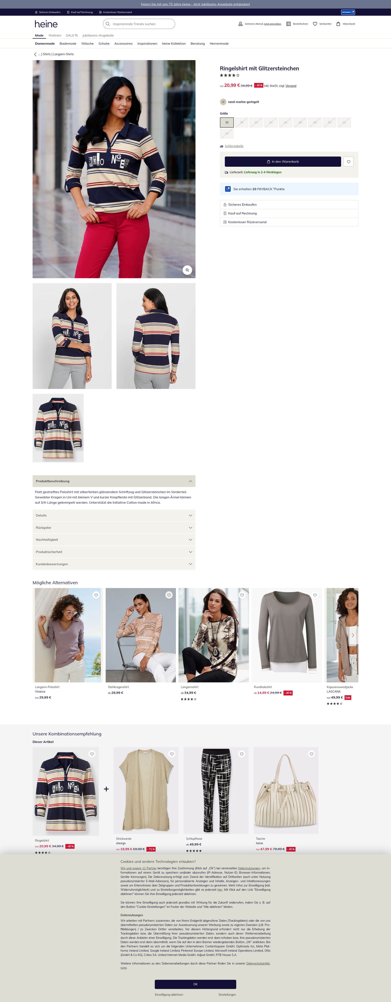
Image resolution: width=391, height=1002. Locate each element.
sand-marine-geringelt (243, 102)
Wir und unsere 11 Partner (139, 868)
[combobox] (148, 24)
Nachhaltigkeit (47, 539)
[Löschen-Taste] (170, 23)
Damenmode (45, 43)
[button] (34, 54)
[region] (195, 928)
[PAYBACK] (348, 12)
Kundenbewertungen (52, 564)
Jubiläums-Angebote (98, 35)
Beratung (198, 43)
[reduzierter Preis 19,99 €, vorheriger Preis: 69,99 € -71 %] (146, 790)
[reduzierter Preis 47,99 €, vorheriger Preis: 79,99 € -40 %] (286, 790)
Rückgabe (43, 527)
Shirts (47, 54)
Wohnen (54, 35)
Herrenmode (219, 43)
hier (219, 890)
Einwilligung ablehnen (169, 994)
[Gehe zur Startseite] (46, 24)
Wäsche (87, 43)
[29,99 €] (68, 635)
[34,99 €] (213, 635)
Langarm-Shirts (63, 54)
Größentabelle (234, 146)
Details (41, 515)
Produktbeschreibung (52, 481)
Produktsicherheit (49, 552)
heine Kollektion (174, 43)
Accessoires (123, 43)
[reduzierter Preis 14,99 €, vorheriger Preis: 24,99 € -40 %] (287, 635)
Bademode (68, 43)
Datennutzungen (249, 868)
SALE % (72, 35)
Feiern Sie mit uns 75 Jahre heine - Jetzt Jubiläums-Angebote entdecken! (195, 4)
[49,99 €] (216, 790)
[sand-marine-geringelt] (223, 102)
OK (195, 984)
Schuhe (104, 43)
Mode (39, 35)
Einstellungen (227, 994)
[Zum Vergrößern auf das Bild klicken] (187, 270)
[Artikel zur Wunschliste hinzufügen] (349, 162)
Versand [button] (291, 86)
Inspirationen (147, 43)
